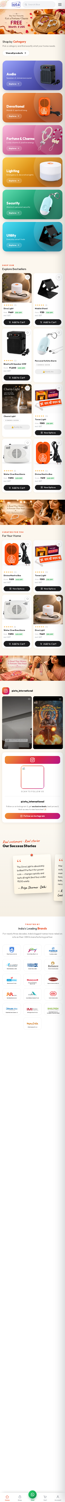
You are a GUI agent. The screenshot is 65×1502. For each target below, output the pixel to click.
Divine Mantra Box (43, 474)
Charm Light (10, 416)
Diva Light (8, 308)
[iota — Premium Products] (32, 21)
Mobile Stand (41, 308)
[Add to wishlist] (27, 277)
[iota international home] (16, 5)
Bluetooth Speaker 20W (15, 364)
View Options (50, 433)
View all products (14, 53)
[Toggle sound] (28, 745)
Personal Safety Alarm (46, 361)
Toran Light (40, 419)
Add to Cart (18, 322)
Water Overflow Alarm (14, 474)
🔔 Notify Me (48, 372)
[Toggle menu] (60, 5)
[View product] (32, 512)
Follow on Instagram (34, 816)
